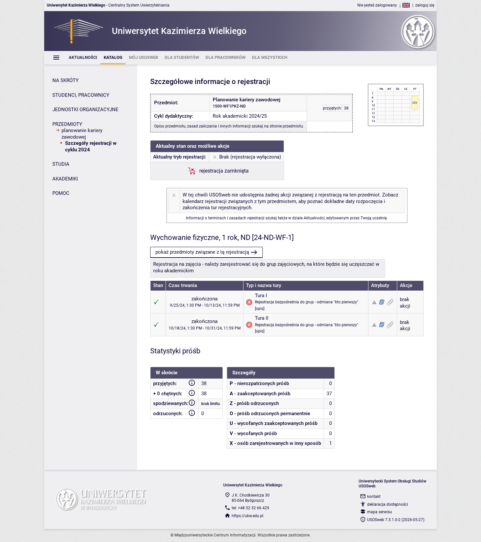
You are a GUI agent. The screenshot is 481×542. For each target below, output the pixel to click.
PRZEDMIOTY (67, 124)
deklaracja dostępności (387, 504)
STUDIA (60, 164)
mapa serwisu (379, 512)
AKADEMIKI (65, 179)
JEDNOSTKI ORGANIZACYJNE (85, 109)
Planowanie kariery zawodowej (82, 133)
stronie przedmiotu (286, 126)
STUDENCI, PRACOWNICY (80, 95)
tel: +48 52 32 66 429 (250, 508)
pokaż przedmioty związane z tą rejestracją (202, 252)
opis (259, 308)
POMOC (60, 193)
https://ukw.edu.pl (247, 516)
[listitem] (82, 57)
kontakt (374, 496)
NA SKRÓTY (65, 80)
